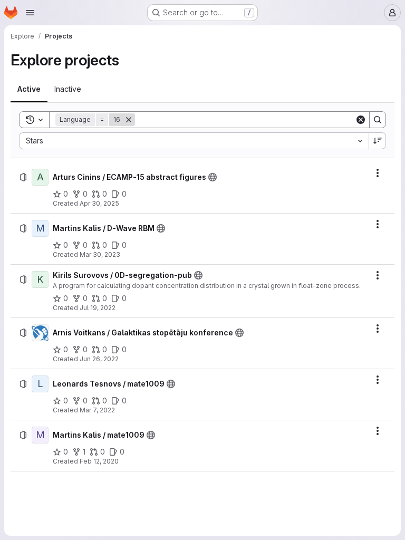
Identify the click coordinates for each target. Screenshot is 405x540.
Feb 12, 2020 (99, 461)
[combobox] (194, 140)
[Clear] (360, 119)
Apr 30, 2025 (99, 203)
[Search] (377, 119)
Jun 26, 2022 (99, 359)
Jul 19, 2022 (97, 308)
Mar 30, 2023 (100, 254)
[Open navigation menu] (30, 12)
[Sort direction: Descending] (377, 140)
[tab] (29, 89)
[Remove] (128, 119)
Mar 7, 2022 (97, 410)
